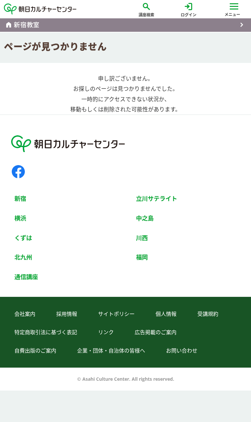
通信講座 (26, 277)
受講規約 (207, 313)
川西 (142, 238)
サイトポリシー (116, 313)
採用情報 (66, 313)
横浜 (20, 218)
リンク (106, 332)
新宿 (20, 198)
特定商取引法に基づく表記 (45, 332)
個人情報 (166, 313)
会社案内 (24, 313)
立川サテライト (156, 198)
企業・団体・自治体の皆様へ (111, 350)
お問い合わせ (181, 350)
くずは (23, 238)
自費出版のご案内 (35, 350)
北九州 (23, 257)
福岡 (142, 257)
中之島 (145, 218)
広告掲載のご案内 (155, 332)
